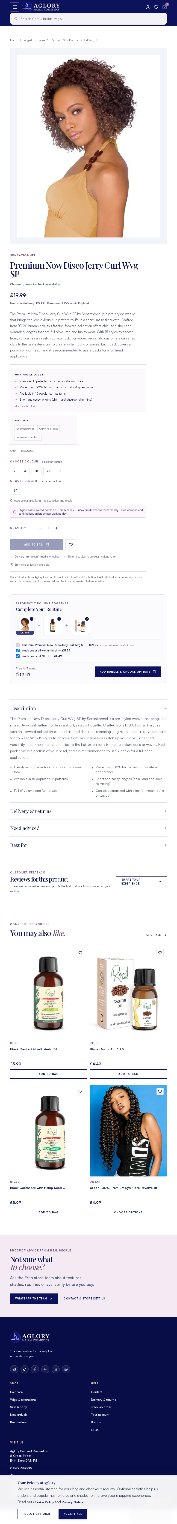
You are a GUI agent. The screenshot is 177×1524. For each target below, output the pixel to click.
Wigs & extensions (34, 40)
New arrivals (18, 1414)
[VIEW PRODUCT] (48, 992)
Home (14, 40)
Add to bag (33, 544)
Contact (96, 1392)
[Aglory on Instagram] (14, 1369)
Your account (100, 1414)
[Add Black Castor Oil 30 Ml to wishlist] (160, 952)
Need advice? (24, 828)
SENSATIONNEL (23, 255)
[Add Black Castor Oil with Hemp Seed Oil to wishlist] (80, 1091)
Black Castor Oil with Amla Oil (33, 1049)
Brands (96, 1422)
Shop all (153, 934)
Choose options (128, 1212)
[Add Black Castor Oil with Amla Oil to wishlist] (80, 952)
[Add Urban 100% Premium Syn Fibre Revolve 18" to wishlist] (160, 1091)
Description (23, 708)
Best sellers (18, 1422)
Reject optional (37, 1513)
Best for (18, 845)
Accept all (73, 1513)
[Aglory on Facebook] (35, 1369)
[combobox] (88, 19)
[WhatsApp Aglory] (66, 1369)
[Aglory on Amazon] (56, 1369)
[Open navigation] (14, 7)
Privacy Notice (72, 1502)
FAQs (95, 1430)
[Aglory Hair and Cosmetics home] (41, 7)
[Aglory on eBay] (45, 1369)
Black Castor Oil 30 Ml (107, 1049)
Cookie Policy (43, 1502)
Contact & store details (84, 1298)
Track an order (101, 1407)
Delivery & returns (30, 811)
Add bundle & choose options (125, 671)
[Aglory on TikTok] (25, 1369)
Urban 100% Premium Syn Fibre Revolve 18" (124, 1188)
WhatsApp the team (31, 1298)
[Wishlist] (156, 7)
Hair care (16, 1392)
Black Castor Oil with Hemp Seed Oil (38, 1188)
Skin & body (18, 1407)
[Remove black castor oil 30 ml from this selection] (80, 625)
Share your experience (131, 881)
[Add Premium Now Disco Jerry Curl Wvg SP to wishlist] (70, 544)
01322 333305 (21, 1468)
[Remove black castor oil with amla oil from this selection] (53, 625)
